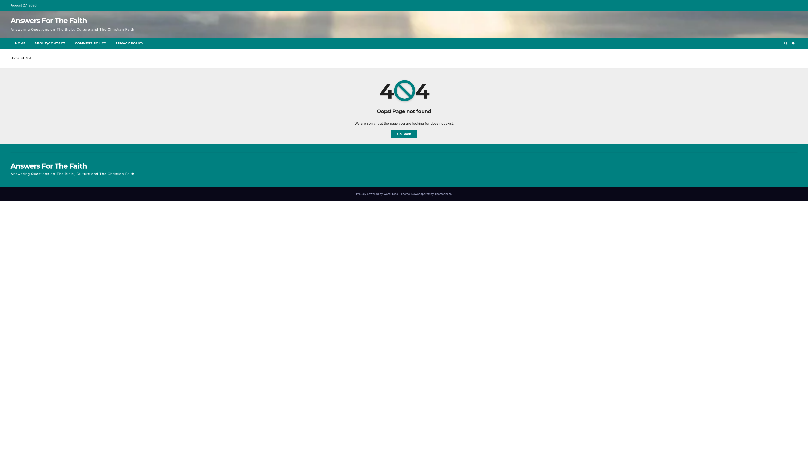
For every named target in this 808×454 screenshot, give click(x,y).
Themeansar (443, 193)
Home (20, 43)
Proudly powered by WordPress (377, 193)
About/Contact (50, 43)
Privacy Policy (130, 43)
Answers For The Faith (49, 20)
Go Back (404, 134)
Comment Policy (90, 43)
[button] (785, 43)
